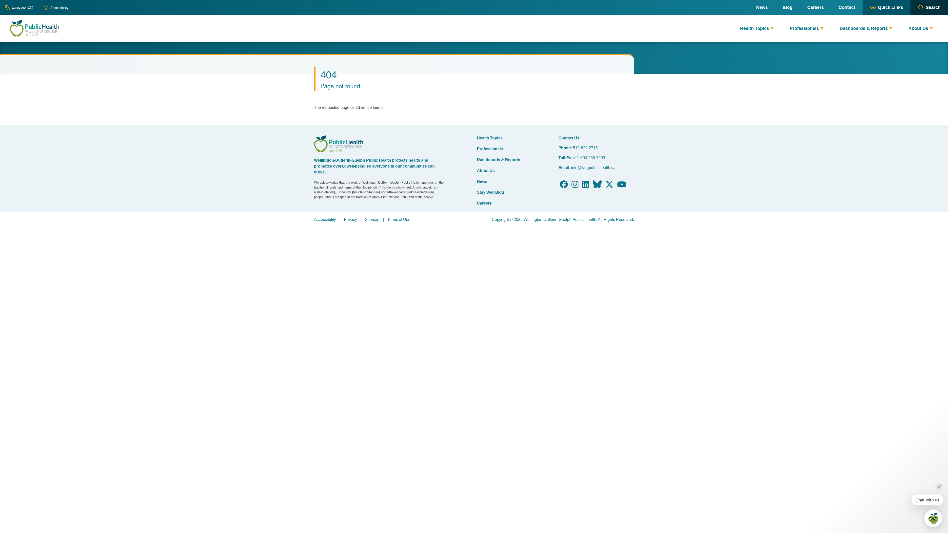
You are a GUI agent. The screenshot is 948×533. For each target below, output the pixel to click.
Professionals (490, 149)
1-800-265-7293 (591, 158)
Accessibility (59, 7)
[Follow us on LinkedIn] (585, 186)
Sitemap (372, 219)
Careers (484, 203)
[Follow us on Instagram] (575, 186)
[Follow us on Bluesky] (597, 186)
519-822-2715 (585, 148)
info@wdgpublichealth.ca (593, 168)
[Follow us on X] (609, 186)
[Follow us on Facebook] (564, 186)
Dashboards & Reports (498, 160)
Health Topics (490, 138)
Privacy (350, 219)
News (482, 181)
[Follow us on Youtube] (621, 186)
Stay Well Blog (490, 192)
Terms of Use (398, 219)
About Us (486, 171)
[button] (772, 28)
